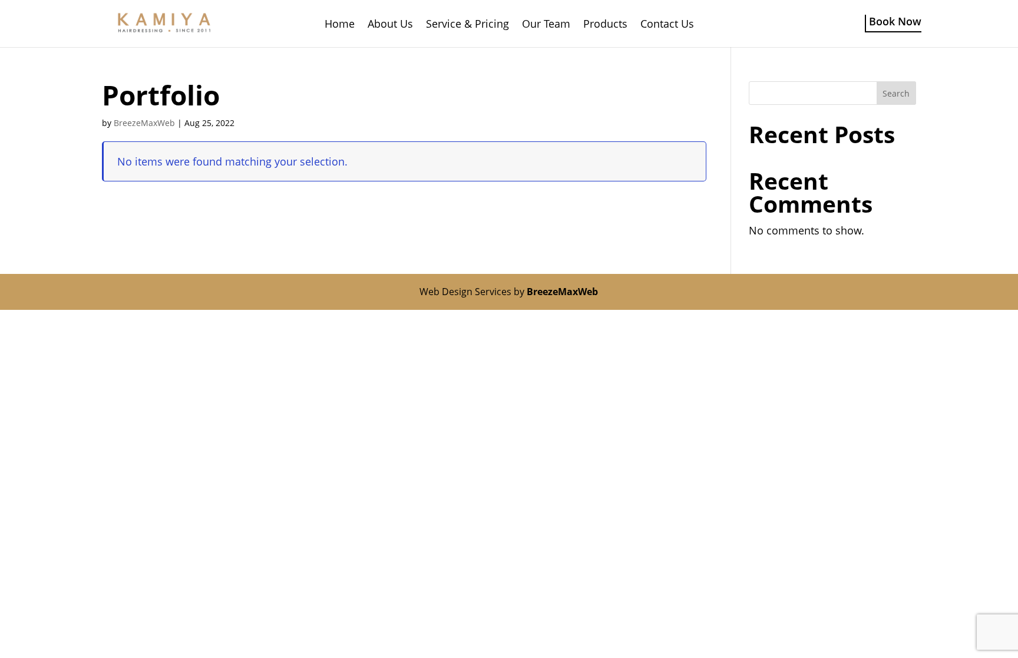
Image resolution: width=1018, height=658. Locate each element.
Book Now (895, 21)
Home (340, 25)
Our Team (546, 25)
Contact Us (667, 25)
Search (896, 93)
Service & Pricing (467, 25)
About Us (390, 25)
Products (605, 25)
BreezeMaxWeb (144, 122)
